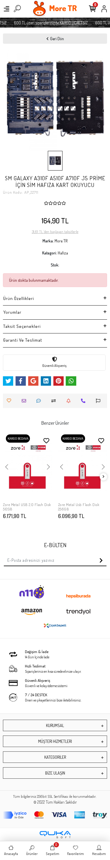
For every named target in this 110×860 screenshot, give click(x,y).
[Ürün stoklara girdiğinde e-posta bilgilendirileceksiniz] (70, 400)
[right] (104, 476)
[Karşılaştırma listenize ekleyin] (55, 400)
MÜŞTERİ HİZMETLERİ (55, 741)
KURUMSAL (55, 725)
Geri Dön (57, 38)
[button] (10, 99)
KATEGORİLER (55, 757)
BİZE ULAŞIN (55, 772)
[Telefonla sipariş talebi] (84, 400)
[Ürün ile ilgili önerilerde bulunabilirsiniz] (99, 400)
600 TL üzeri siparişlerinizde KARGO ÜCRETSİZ (49, 22)
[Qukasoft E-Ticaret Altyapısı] (55, 834)
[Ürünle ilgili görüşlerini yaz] (40, 400)
